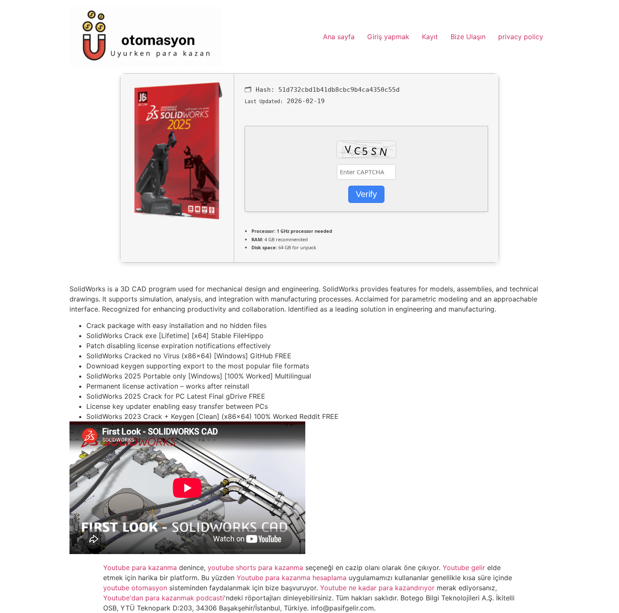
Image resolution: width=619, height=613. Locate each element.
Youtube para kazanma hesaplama (292, 577)
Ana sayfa (339, 36)
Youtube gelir (464, 567)
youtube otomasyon (135, 588)
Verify (366, 194)
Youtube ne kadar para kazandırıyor (377, 588)
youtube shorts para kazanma (255, 567)
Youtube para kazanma (140, 567)
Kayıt (430, 36)
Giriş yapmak (388, 36)
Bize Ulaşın (468, 36)
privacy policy (520, 36)
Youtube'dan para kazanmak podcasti (163, 598)
